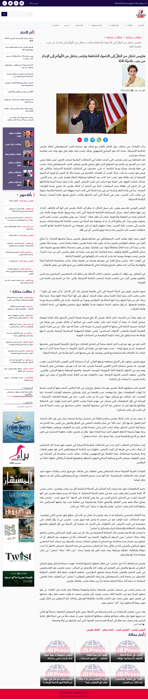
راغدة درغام (107, 629)
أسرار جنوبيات (28, 387)
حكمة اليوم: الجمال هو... (24, 406)
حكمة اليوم (29, 402)
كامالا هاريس (93, 629)
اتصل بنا (56, 25)
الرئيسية (141, 25)
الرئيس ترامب (138, 629)
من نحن (67, 25)
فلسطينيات (114, 25)
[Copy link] (79, 139)
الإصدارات (79, 25)
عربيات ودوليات (96, 25)
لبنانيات (130, 25)
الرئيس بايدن (122, 629)
